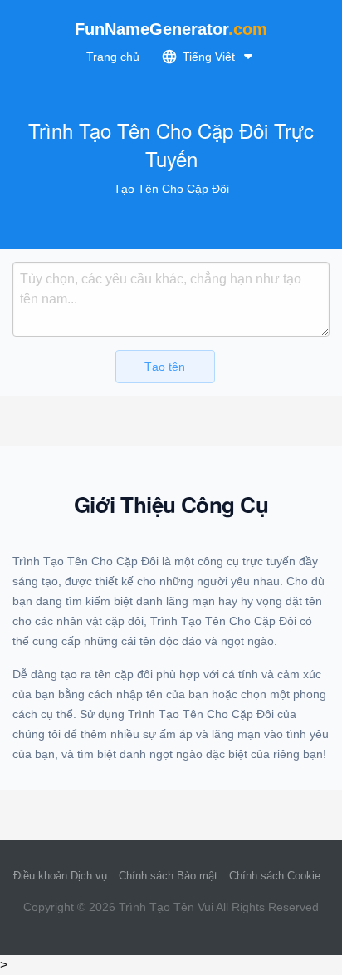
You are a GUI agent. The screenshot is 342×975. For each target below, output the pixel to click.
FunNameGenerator (171, 29)
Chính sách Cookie (274, 875)
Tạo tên (164, 366)
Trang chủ (112, 56)
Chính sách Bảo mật (168, 875)
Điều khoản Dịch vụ (60, 875)
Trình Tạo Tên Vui (166, 906)
